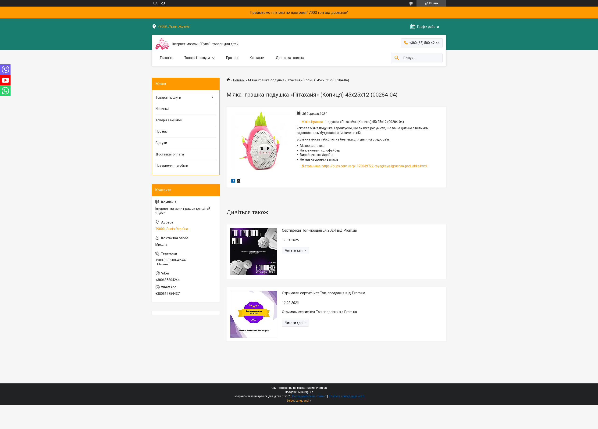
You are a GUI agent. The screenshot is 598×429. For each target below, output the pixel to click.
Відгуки (161, 143)
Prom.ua (321, 387)
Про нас (232, 58)
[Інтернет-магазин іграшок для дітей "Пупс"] (162, 44)
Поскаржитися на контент (309, 396)
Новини (239, 80)
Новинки (162, 109)
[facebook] (233, 181)
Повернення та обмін (172, 165)
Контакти (257, 58)
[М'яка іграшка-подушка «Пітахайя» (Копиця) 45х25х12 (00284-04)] (260, 141)
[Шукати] (396, 58)
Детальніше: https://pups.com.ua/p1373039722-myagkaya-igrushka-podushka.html (364, 166)
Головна (166, 58)
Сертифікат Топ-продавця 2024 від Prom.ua (319, 230)
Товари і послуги (197, 58)
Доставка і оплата (290, 58)
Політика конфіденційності (346, 396)
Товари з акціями (169, 120)
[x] (238, 181)
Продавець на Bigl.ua (299, 392)
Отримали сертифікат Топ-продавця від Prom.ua (323, 293)
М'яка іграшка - (313, 122)
